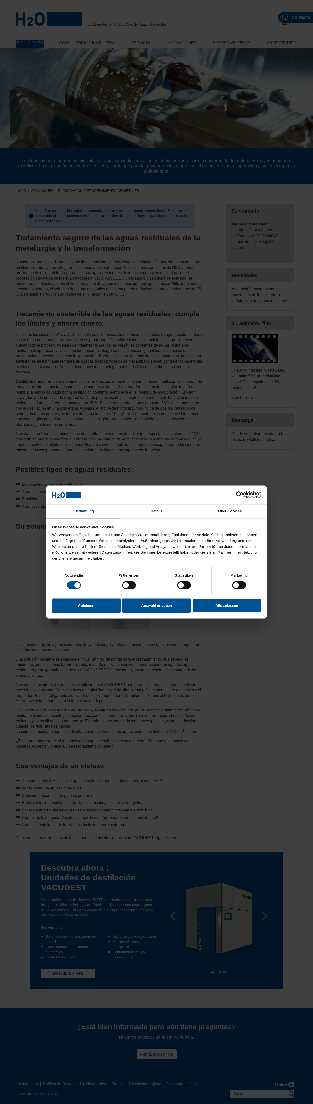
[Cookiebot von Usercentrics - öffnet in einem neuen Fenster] (239, 495)
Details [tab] (157, 511)
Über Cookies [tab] (230, 511)
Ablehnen (86, 605)
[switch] (129, 585)
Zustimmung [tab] (83, 511)
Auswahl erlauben (156, 605)
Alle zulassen (226, 605)
